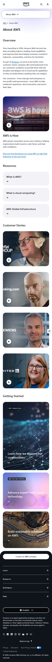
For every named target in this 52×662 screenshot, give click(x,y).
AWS (4, 23)
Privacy (5, 648)
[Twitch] (19, 634)
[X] (4, 634)
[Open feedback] (49, 331)
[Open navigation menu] (4, 4)
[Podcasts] (27, 634)
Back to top (24, 641)
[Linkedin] (12, 634)
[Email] (31, 634)
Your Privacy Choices (28, 648)
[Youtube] (23, 634)
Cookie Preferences (10, 651)
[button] (12, 14)
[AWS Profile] (47, 4)
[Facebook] (8, 634)
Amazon (15, 62)
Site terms (14, 648)
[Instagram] (15, 634)
